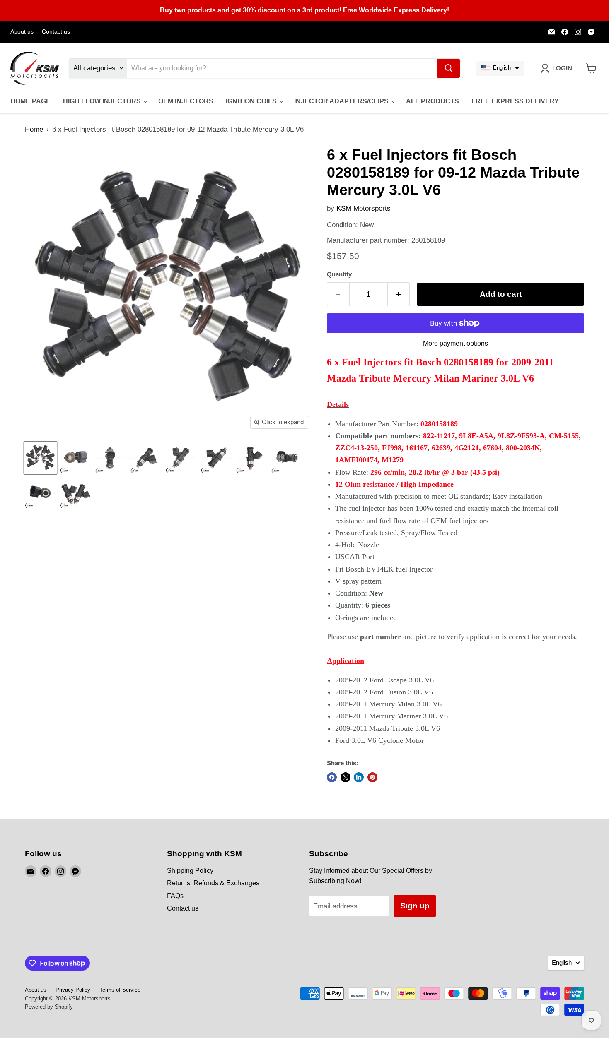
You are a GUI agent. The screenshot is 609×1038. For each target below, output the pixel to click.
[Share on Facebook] (332, 777)
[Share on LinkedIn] (359, 777)
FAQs (175, 895)
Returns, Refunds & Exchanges (213, 883)
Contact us (56, 32)
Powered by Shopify (49, 1007)
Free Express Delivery (515, 101)
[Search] (448, 68)
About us (22, 32)
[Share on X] (345, 777)
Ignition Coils (252, 101)
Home (34, 129)
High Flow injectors (103, 101)
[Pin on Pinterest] (372, 777)
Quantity (339, 274)
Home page (30, 101)
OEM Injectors (185, 101)
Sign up (415, 905)
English (562, 962)
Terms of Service (119, 990)
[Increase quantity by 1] (399, 294)
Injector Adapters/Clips (342, 101)
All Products (432, 101)
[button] (500, 68)
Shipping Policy (190, 870)
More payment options (455, 343)
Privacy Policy (73, 990)
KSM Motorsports (363, 208)
